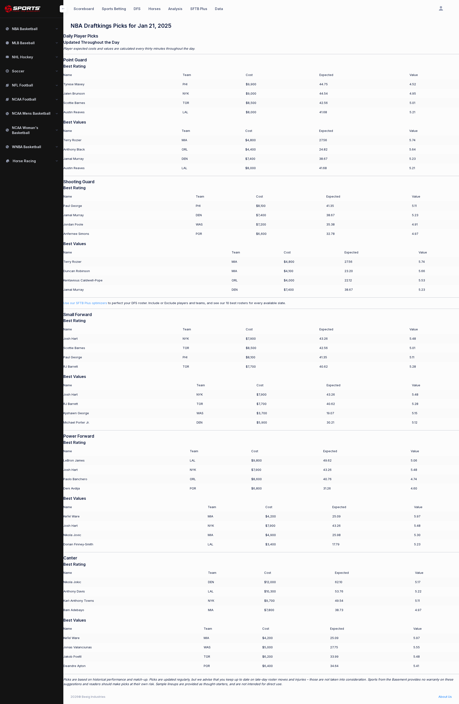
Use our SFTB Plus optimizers (85, 303)
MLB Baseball (23, 43)
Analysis (175, 9)
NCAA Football (24, 99)
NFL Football (22, 85)
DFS (137, 9)
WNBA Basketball (26, 147)
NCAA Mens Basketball (31, 113)
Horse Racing (24, 161)
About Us (445, 697)
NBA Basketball (25, 29)
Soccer (18, 71)
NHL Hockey (22, 57)
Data (219, 9)
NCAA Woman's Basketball (25, 130)
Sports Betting (114, 9)
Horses (154, 9)
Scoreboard (84, 9)
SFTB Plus (198, 9)
